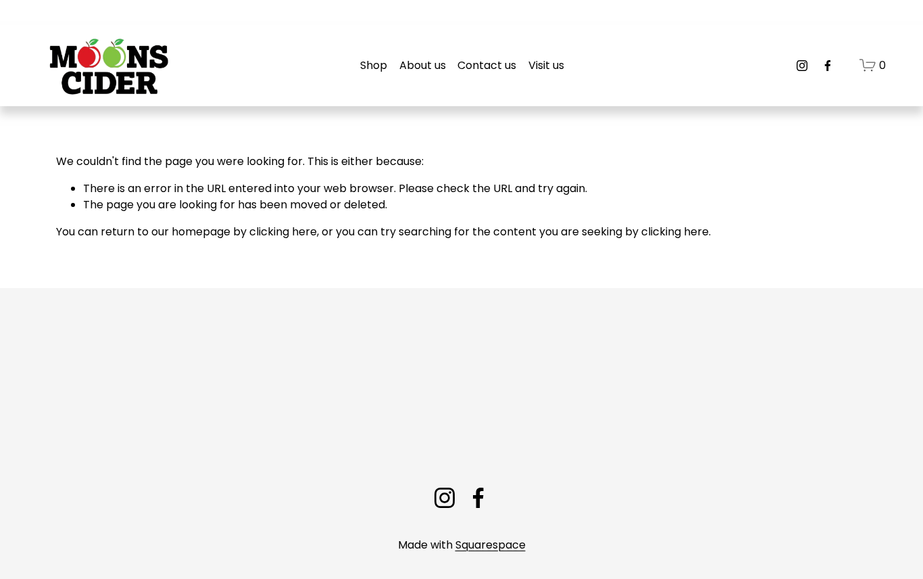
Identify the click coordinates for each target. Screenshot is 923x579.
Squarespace (490, 545)
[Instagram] (802, 65)
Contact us (486, 65)
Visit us (546, 65)
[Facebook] (827, 65)
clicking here (283, 231)
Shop (373, 65)
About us (422, 65)
